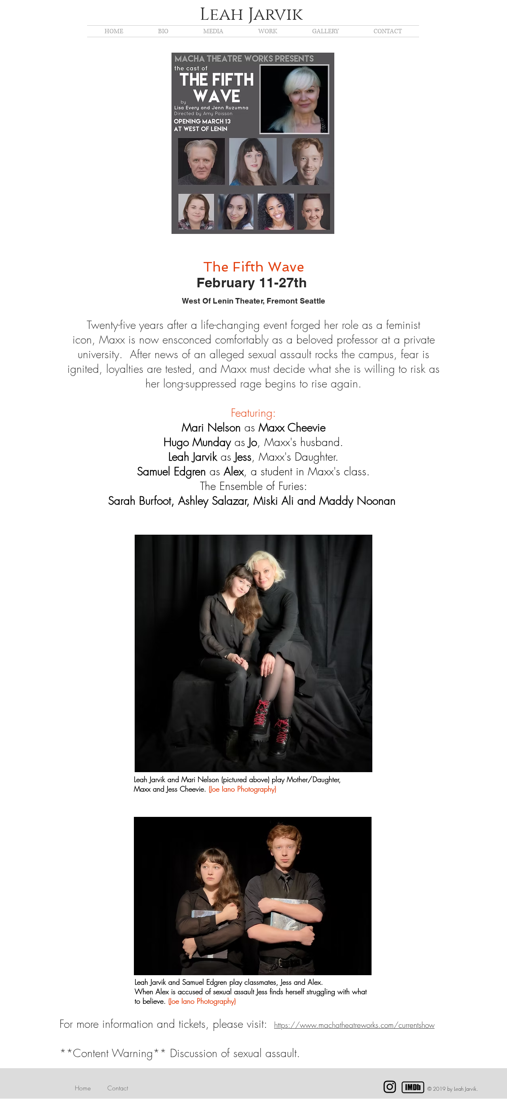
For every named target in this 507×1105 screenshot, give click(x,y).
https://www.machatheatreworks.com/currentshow (354, 1025)
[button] (213, 31)
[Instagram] (389, 1086)
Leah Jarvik (251, 14)
